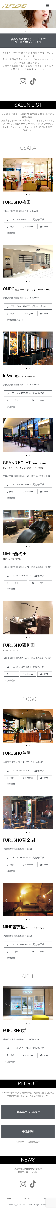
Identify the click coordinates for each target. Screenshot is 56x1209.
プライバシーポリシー (27, 1198)
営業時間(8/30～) (15, 320)
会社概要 (9, 1198)
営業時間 (11, 233)
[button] (6, 175)
